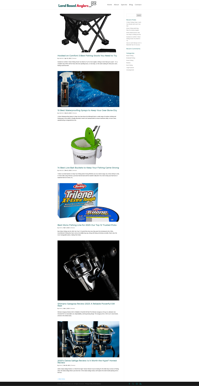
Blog (131, 5)
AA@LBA (61, 58)
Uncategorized (130, 70)
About (116, 5)
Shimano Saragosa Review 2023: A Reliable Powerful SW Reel (86, 304)
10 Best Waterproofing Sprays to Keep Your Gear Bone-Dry (87, 110)
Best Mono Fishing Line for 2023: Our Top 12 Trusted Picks (87, 225)
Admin (60, 227)
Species (124, 5)
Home (109, 5)
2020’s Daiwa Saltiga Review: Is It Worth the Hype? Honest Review (87, 361)
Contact (138, 5)
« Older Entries (61, 379)
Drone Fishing (129, 60)
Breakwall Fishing (130, 58)
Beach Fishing (129, 55)
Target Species (130, 67)
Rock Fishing (129, 65)
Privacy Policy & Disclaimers (93, 384)
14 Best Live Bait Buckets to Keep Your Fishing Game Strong (88, 167)
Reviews (74, 58)
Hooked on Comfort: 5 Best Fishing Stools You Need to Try (87, 55)
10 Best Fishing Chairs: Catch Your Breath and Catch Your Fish (133, 24)
